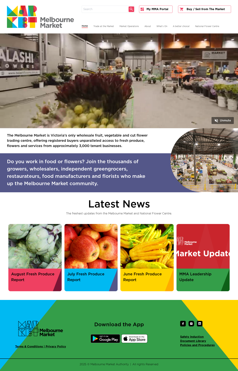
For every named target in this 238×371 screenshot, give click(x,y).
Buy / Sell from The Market (206, 9)
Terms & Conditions (29, 346)
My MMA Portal (157, 9)
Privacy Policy (56, 346)
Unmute (222, 120)
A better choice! (181, 26)
